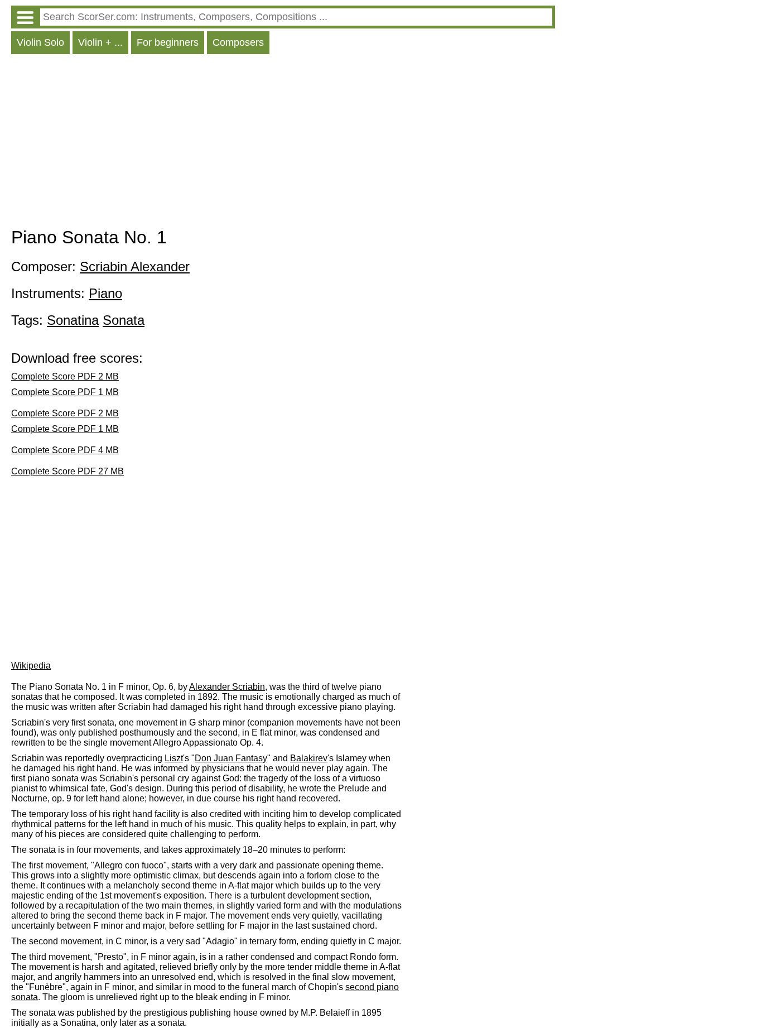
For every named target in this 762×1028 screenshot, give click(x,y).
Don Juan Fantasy (231, 758)
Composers (238, 42)
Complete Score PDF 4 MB (65, 450)
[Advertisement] (283, 143)
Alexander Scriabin (227, 686)
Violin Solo (40, 42)
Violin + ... (100, 42)
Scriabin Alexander (135, 266)
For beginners (168, 42)
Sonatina (73, 320)
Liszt (174, 758)
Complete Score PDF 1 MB (65, 392)
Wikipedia (31, 665)
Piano (105, 293)
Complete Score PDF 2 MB (65, 376)
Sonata (123, 320)
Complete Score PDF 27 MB (67, 471)
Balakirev (308, 758)
